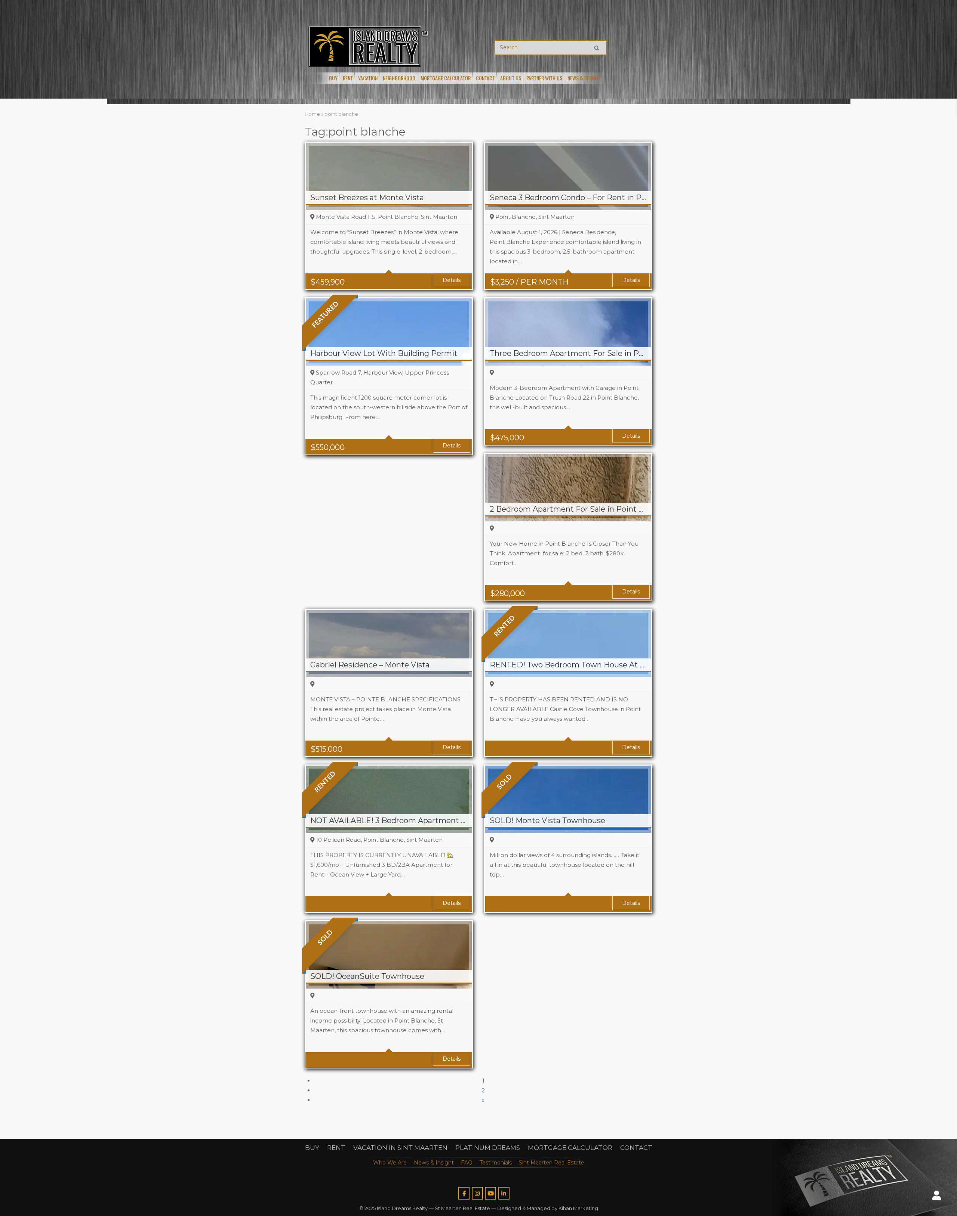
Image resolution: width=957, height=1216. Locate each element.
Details (452, 280)
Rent (348, 78)
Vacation (368, 78)
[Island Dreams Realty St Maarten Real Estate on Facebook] (464, 1193)
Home (312, 114)
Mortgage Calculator (446, 78)
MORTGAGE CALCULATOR (570, 1147)
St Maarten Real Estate (462, 1208)
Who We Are (390, 1162)
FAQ (467, 1162)
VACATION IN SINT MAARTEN (400, 1147)
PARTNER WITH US (544, 78)
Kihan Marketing (578, 1208)
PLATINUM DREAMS (487, 1147)
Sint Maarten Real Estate (551, 1162)
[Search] (597, 47)
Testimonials (496, 1162)
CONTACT (636, 1147)
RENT (336, 1147)
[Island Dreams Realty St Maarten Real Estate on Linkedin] (504, 1193)
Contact (485, 78)
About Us (510, 78)
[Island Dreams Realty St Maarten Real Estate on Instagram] (477, 1193)
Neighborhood (399, 78)
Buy (333, 78)
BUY (312, 1147)
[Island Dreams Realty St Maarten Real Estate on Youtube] (490, 1193)
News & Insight (583, 78)
